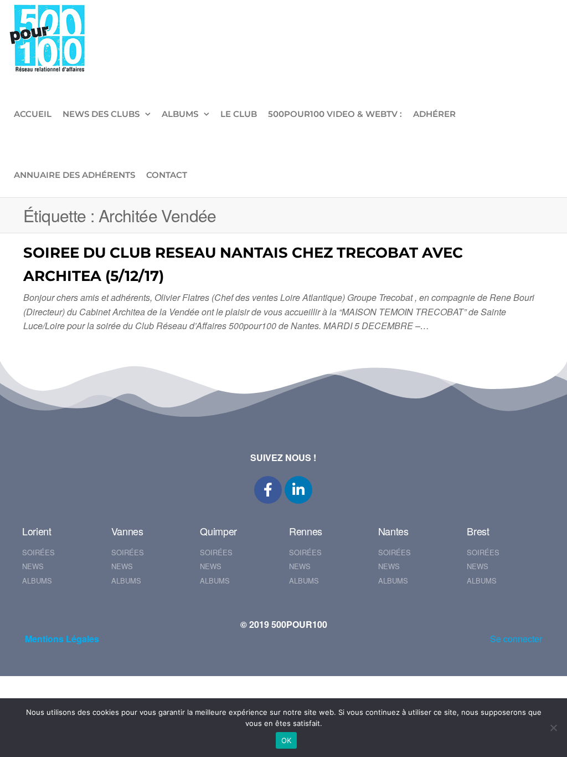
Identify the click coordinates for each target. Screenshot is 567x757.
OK (286, 740)
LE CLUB (238, 114)
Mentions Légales (62, 638)
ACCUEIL (32, 114)
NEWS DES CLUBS (101, 114)
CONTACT (166, 175)
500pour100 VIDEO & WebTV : (335, 114)
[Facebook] (268, 490)
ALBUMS (180, 114)
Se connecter (516, 638)
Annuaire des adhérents (74, 175)
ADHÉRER (434, 114)
